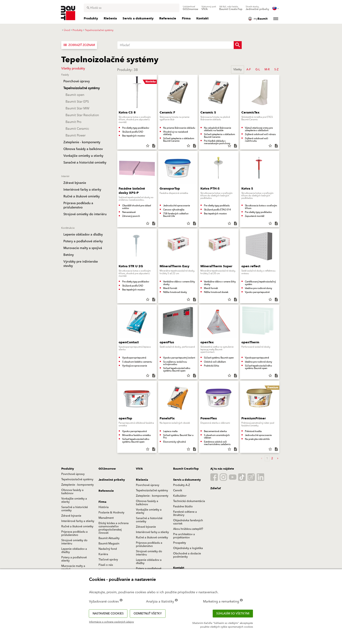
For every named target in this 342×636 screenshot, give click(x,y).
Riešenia (142, 479)
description (154, 146)
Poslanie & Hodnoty (111, 512)
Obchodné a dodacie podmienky (187, 555)
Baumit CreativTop (186, 468)
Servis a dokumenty (187, 479)
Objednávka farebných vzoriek (188, 522)
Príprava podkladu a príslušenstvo (74, 533)
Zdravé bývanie (71, 515)
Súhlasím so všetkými (232, 613)
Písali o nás (106, 564)
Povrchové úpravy (73, 474)
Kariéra (103, 554)
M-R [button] (267, 69)
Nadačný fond (108, 548)
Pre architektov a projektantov (184, 536)
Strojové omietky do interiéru (74, 542)
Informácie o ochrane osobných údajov (111, 622)
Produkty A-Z (181, 485)
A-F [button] (248, 69)
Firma (102, 501)
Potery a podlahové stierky (74, 559)
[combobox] (131, 8)
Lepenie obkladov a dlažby (74, 550)
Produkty (67, 468)
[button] (278, 458)
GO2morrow (107, 468)
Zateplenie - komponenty (77, 484)
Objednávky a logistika (188, 548)
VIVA (139, 468)
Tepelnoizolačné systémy (77, 479)
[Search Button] (238, 45)
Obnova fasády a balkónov (72, 492)
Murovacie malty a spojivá (73, 567)
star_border (148, 146)
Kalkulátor (179, 495)
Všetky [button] (237, 69)
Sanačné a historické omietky (74, 509)
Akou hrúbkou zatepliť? (188, 528)
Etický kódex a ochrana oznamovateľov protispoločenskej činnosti (114, 528)
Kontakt (178, 567)
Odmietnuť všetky (148, 613)
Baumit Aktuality (109, 538)
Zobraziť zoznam (79, 45)
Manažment (106, 517)
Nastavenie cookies (108, 613)
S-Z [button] (276, 69)
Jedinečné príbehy (112, 479)
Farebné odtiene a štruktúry (185, 513)
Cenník (177, 490)
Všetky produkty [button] (73, 68)
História (104, 507)
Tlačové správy (108, 559)
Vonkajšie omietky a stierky (74, 500)
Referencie (106, 490)
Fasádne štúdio (183, 506)
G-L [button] (257, 69)
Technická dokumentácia (189, 501)
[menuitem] (190, 8)
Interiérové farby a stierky (77, 521)
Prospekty (179, 542)
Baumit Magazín (109, 543)
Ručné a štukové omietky (77, 526)
